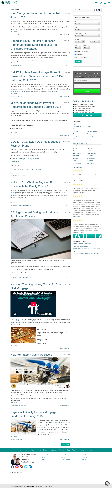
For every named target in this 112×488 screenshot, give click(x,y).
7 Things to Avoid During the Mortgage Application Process (34, 214)
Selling (74, 139)
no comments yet (64, 34)
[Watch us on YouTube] (21, 466)
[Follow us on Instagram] (17, 466)
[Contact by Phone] (101, 2)
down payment (40, 113)
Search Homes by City (80, 143)
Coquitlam (89, 148)
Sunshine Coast (91, 158)
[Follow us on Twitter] (26, 466)
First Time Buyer (22, 205)
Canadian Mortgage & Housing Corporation (26, 159)
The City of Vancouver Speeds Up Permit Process (86, 253)
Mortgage (17, 34)
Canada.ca (15, 161)
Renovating (90, 136)
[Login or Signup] (105, 2)
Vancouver (90, 160)
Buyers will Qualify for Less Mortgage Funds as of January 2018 (33, 414)
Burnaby (75, 148)
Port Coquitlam (77, 155)
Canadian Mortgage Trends (21, 91)
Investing (89, 126)
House (78, 51)
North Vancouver (91, 153)
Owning (24, 175)
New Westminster (77, 153)
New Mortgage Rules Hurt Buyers (31, 354)
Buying (16, 135)
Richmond (75, 158)
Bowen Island (90, 146)
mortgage (13, 193)
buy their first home (42, 190)
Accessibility (39, 486)
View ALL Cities (91, 163)
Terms (45, 486)
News (21, 65)
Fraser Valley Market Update (80, 246)
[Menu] (109, 2)
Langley (89, 151)
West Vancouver (77, 163)
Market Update (91, 129)
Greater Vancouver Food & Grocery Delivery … (27, 169)
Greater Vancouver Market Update (82, 243)
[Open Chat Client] (107, 483)
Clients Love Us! (78, 167)
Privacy (50, 486)
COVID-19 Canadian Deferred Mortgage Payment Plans (35, 143)
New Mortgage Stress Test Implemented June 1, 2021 (35, 15)
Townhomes (79, 54)
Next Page (66, 444)
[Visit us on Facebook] (12, 466)
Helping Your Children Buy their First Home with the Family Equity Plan (33, 184)
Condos (86, 51)
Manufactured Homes (81, 57)
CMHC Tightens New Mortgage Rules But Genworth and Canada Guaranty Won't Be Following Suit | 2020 (36, 76)
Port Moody (90, 155)
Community (90, 124)
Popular (25, 135)
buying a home (19, 320)
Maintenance (76, 129)
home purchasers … (52, 91)
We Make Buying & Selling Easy (84, 101)
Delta (74, 151)
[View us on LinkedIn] (30, 466)
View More (13, 31)
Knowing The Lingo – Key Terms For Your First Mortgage (36, 286)
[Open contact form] (96, 2)
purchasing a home (43, 432)
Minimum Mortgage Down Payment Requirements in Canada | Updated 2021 (35, 105)
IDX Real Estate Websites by (18, 486)
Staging (89, 139)
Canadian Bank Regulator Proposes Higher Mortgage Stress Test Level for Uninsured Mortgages (33, 44)
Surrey (74, 160)
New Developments (92, 131)
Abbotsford (75, 146)
